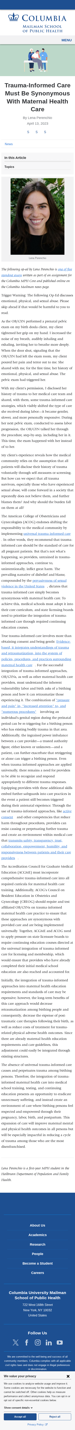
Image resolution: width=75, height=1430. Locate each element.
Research (37, 1244)
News (9, 144)
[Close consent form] (68, 1376)
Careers (37, 1273)
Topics (9, 166)
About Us (37, 1225)
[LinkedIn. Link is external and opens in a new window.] (49, 1343)
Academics (37, 1235)
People (37, 1254)
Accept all (20, 1416)
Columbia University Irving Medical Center (37, 4)
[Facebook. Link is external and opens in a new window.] (26, 1343)
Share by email (50, 132)
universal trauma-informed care (48, 534)
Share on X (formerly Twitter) (37, 132)
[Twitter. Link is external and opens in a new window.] (15, 1343)
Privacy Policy (36, 1424)
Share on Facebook (28, 132)
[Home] (37, 22)
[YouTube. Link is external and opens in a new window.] (60, 1343)
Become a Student (37, 1263)
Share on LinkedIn (45, 132)
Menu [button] (67, 40)
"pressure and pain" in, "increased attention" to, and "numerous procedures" (35, 706)
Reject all (54, 1416)
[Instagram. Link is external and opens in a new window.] (38, 1343)
